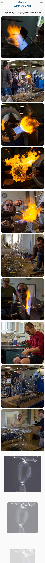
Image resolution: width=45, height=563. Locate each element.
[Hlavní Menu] (2, 3)
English (41, 2)
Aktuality (26, 7)
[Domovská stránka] (22, 2)
